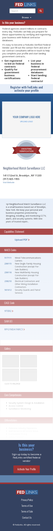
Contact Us (27, 517)
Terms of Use (27, 505)
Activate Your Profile (26, 469)
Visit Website (8, 182)
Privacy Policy (27, 500)
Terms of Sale (27, 511)
